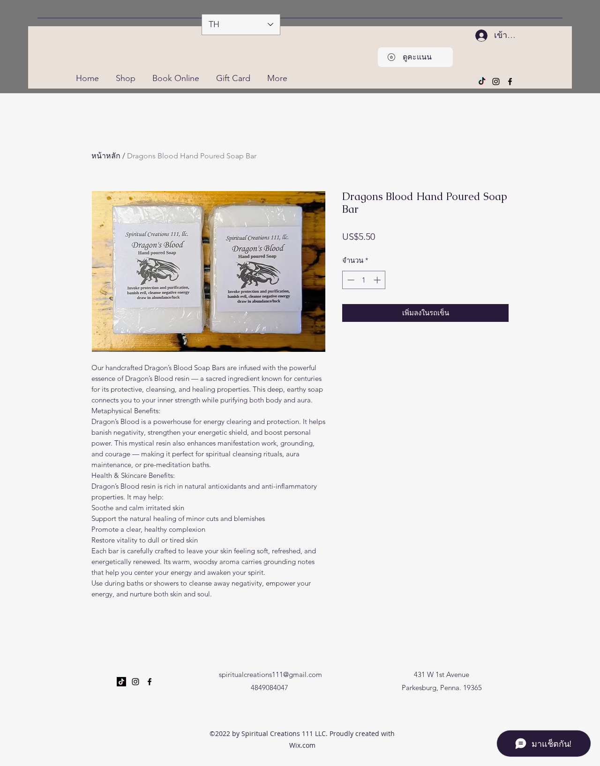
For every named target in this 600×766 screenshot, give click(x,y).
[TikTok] (482, 81)
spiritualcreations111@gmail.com (270, 674)
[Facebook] (510, 81)
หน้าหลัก (105, 155)
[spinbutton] (364, 280)
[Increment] (378, 280)
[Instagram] (496, 81)
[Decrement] (350, 280)
